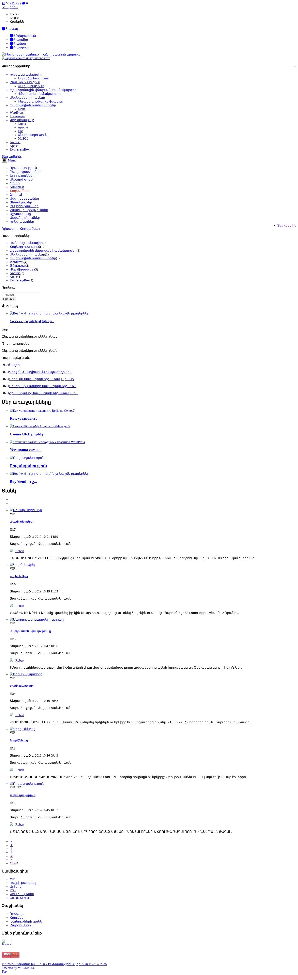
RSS (18, 3)
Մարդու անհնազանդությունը (30, 631)
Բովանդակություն (28, 466)
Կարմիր (20, 39)
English (14, 17)
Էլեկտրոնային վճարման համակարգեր (43, 90)
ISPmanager (17, 116)
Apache (23, 127)
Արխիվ (15, 886)
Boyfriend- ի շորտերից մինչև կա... (32, 321)
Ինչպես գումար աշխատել (40, 101)
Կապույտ (22, 47)
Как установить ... (26, 418)
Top (4, 971)
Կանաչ (19, 43)
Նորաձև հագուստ (33, 78)
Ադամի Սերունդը (21, 521)
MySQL (23, 138)
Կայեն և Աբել (19, 576)
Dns (20, 131)
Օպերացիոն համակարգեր (33, 105)
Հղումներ (18, 917)
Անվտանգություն (32, 135)
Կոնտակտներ (22, 221)
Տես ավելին (286, 225)
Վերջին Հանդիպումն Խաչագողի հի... (40, 372)
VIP (8, 3)
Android (15, 142)
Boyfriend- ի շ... (23, 481)
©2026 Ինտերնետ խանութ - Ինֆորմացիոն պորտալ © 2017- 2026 (54, 964)
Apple (14, 146)
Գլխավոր (9, 228)
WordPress (17, 112)
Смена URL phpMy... (28, 434)
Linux (22, 109)
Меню (12, 160)
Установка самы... (26, 450)
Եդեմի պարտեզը (21, 685)
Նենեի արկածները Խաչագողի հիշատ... (42, 386)
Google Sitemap (20, 897)
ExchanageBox (19, 149)
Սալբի (14, 365)
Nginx (22, 123)
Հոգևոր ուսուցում (25, 82)
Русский (15, 14)
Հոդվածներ (30, 228)
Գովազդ (17, 913)
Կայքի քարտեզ (23, 882)
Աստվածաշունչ (31, 86)
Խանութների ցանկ (26, 921)
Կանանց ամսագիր (26, 74)
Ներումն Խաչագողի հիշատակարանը (41, 379)
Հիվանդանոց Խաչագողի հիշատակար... (43, 393)
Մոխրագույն (24, 35)
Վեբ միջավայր (22, 120)
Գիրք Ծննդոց (19, 740)
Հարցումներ (20, 925)
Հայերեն (17, 21)
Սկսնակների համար (27, 97)
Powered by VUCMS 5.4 (18, 968)
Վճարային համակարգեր (39, 93)
